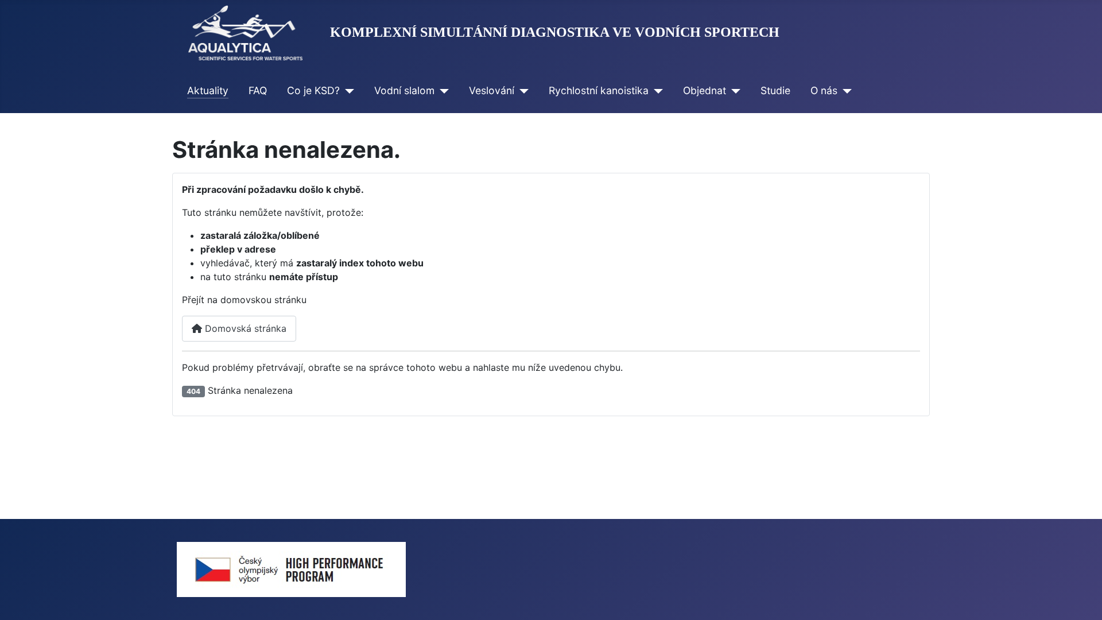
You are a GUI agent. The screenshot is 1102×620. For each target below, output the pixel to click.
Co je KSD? (313, 90)
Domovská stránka (244, 328)
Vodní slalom (404, 90)
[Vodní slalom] (441, 90)
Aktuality (207, 90)
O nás (823, 90)
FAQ (258, 90)
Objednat (704, 90)
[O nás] (844, 90)
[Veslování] (521, 90)
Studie (775, 90)
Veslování (491, 90)
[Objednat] (733, 90)
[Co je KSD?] (347, 90)
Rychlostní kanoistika (599, 90)
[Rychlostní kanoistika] (656, 90)
